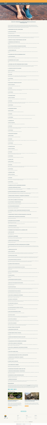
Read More (9, 407)
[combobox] (19, 424)
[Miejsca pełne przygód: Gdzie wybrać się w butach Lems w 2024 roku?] (32, 396)
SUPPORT (18, 415)
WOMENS (20, 3)
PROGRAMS (36, 415)
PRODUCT (27, 415)
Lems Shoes (28, 188)
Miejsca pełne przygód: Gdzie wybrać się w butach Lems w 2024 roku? (32, 400)
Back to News (24, 411)
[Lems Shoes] (5, 416)
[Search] (39, 3)
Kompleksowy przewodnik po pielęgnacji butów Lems (13, 400)
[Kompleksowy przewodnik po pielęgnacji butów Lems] (15, 396)
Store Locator (39, 0)
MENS (17, 3)
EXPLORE (23, 3)
